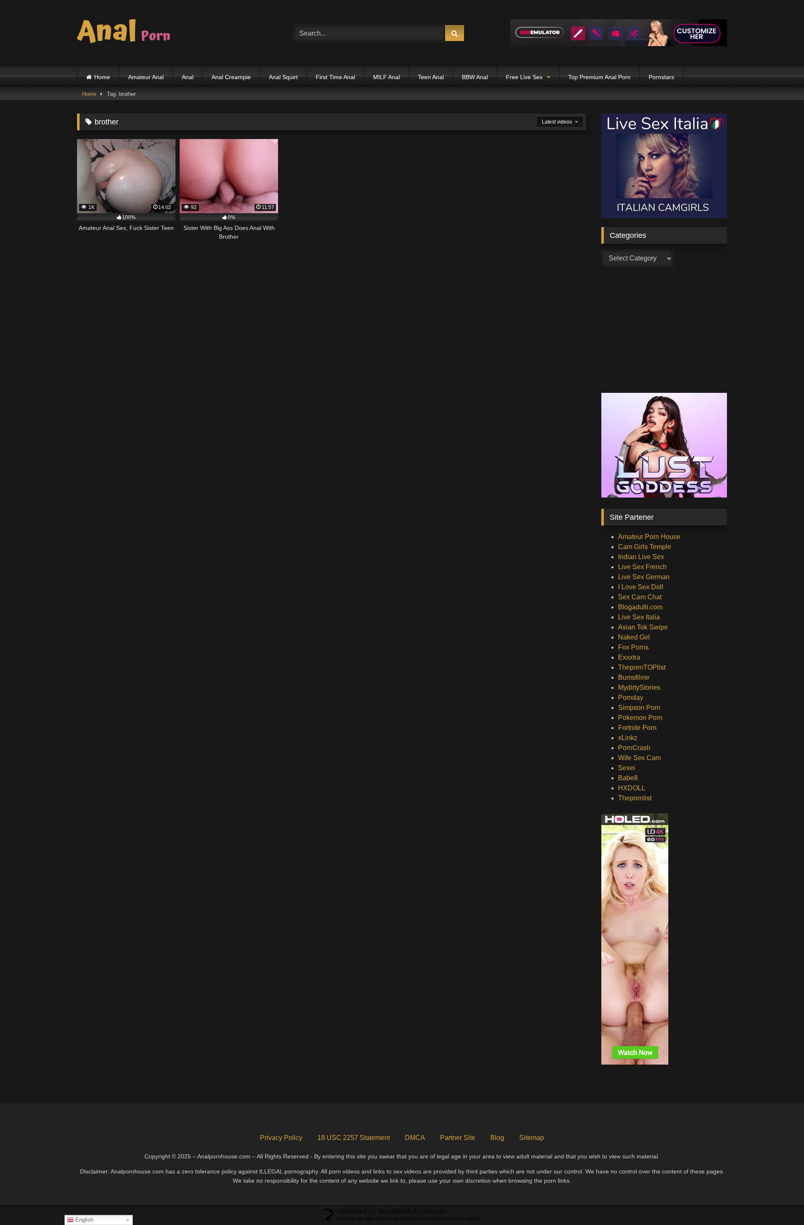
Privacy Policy (281, 1137)
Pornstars (661, 77)
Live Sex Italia (639, 617)
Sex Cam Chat (640, 597)
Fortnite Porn (637, 727)
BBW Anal (475, 77)
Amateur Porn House (649, 536)
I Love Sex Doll (640, 587)
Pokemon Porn (640, 717)
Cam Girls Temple (644, 546)
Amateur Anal (146, 77)
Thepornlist (635, 798)
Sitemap (531, 1137)
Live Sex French (642, 566)
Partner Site (457, 1137)
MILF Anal (386, 77)
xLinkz (627, 737)
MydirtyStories (639, 687)
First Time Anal (335, 77)
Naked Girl (634, 637)
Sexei (626, 767)
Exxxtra (629, 657)
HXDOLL (631, 788)
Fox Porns (633, 647)
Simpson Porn (639, 707)
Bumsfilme (633, 677)
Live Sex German (644, 576)
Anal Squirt (283, 77)
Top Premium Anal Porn (599, 77)
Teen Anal (431, 77)
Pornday (630, 697)
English (83, 1220)
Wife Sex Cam (639, 757)
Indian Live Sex (641, 556)
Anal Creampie (231, 77)
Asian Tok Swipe (643, 627)
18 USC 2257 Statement (353, 1137)
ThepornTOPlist (641, 667)
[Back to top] (778, 1200)
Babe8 (628, 777)
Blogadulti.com (640, 607)
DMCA (415, 1137)
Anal (187, 77)
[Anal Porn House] (127, 33)
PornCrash (634, 747)
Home (102, 77)
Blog (497, 1137)
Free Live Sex (524, 77)
